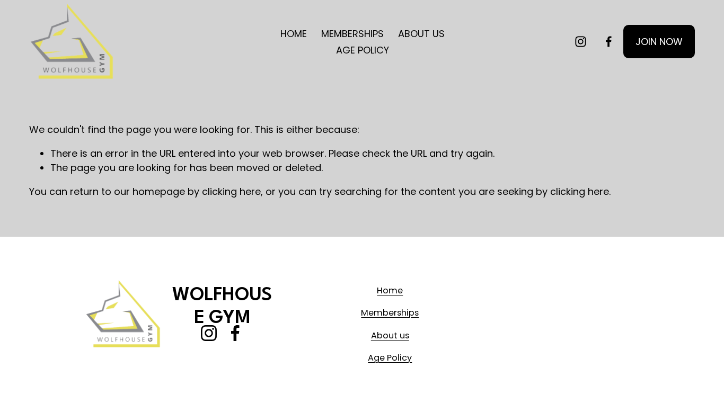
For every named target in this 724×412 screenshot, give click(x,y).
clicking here (231, 191)
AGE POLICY (362, 50)
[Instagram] (580, 41)
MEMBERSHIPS (352, 33)
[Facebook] (608, 41)
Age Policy (390, 358)
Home (390, 290)
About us (390, 335)
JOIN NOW (659, 41)
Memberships (390, 313)
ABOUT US (421, 33)
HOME (293, 33)
